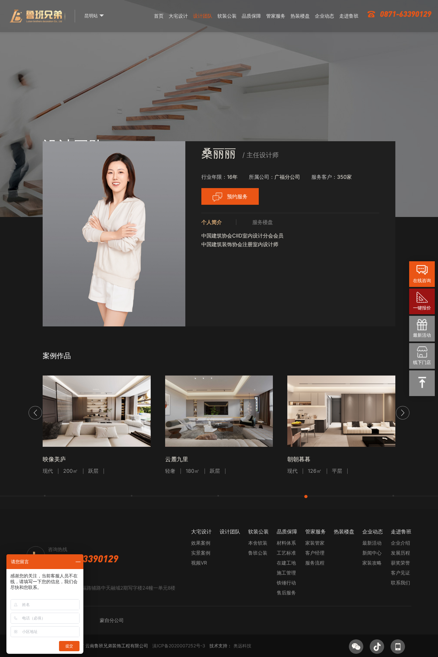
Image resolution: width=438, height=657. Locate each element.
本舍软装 (257, 543)
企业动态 (324, 16)
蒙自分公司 (112, 620)
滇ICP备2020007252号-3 (178, 645)
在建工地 (286, 563)
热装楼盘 (300, 16)
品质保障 (251, 16)
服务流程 (314, 563)
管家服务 (275, 16)
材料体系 (286, 543)
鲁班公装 (257, 553)
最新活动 (372, 543)
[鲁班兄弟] (36, 19)
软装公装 (227, 16)
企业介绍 (400, 543)
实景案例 (200, 553)
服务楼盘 (262, 222)
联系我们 (400, 583)
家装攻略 (372, 563)
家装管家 (314, 543)
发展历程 (400, 553)
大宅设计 (178, 16)
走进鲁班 (348, 16)
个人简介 (211, 222)
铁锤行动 (286, 583)
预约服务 (237, 196)
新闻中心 (372, 553)
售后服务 (286, 593)
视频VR (199, 563)
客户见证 (400, 573)
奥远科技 (242, 645)
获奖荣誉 (400, 563)
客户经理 (314, 553)
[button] (402, 412)
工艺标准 (286, 553)
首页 (159, 16)
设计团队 (202, 16)
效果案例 (200, 543)
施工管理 (286, 573)
